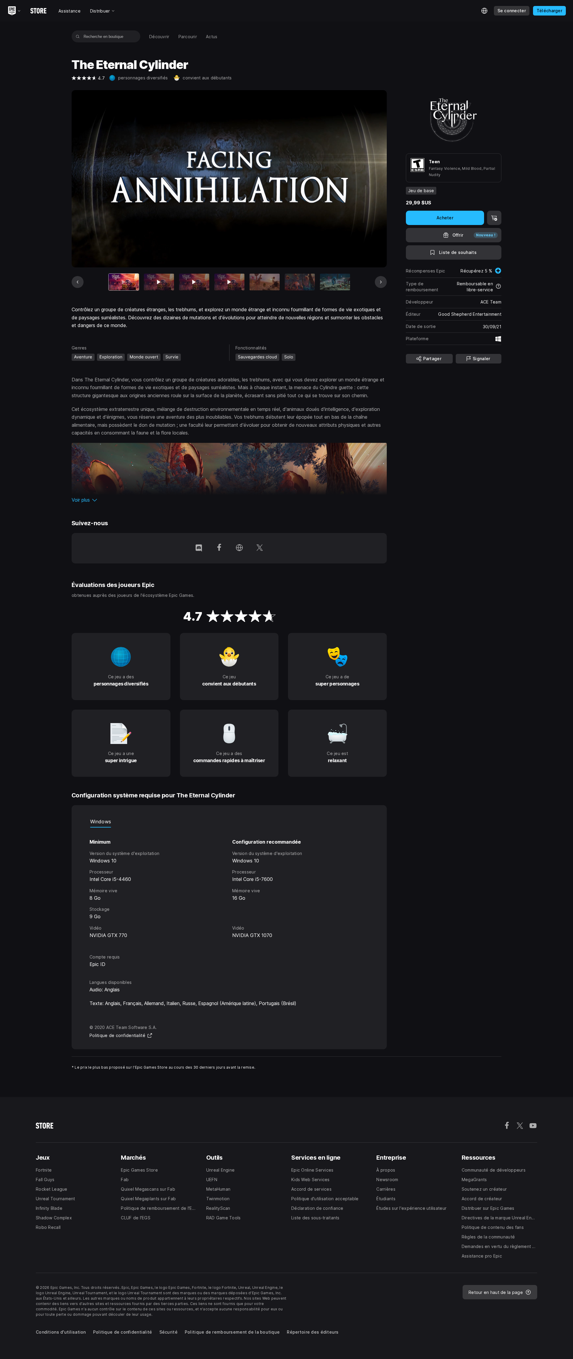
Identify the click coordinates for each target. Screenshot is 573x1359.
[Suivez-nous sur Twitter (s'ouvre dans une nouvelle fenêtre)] (259, 548)
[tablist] (229, 822)
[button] (229, 500)
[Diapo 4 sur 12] (229, 282)
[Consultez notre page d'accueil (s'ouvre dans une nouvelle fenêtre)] (239, 548)
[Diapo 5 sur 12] (264, 282)
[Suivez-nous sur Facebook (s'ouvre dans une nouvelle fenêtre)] (219, 548)
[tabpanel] (229, 885)
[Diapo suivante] (381, 282)
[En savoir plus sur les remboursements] (498, 286)
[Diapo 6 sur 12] (299, 282)
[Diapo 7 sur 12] (335, 282)
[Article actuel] (123, 282)
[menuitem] (159, 36)
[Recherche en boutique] (78, 36)
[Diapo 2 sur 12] (159, 282)
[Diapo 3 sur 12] (194, 282)
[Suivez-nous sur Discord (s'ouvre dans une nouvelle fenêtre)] (199, 548)
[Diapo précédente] (78, 282)
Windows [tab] (100, 822)
